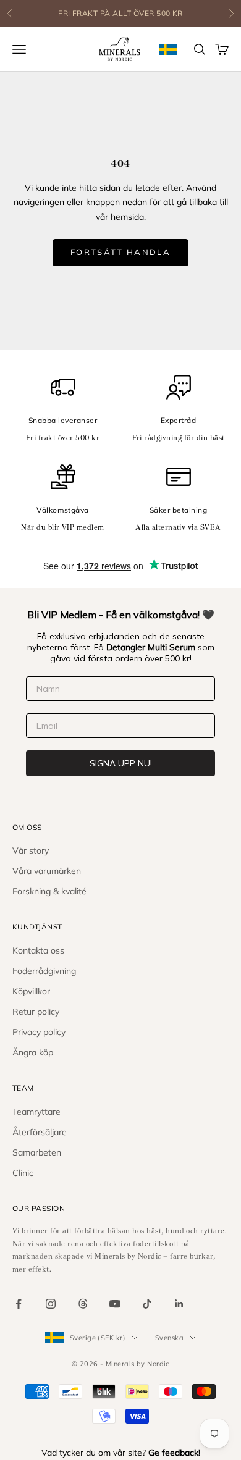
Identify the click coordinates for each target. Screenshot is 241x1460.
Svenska (169, 1337)
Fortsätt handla (120, 252)
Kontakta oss (38, 950)
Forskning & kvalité (49, 891)
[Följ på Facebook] (18, 1304)
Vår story (30, 850)
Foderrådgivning (44, 970)
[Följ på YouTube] (115, 1304)
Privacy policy (39, 1032)
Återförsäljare (39, 1132)
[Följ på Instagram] (50, 1304)
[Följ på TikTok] (147, 1304)
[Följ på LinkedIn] (179, 1304)
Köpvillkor (31, 991)
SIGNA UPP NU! (121, 763)
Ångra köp (32, 1052)
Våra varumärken (46, 870)
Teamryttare (36, 1111)
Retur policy (35, 1011)
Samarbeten (36, 1152)
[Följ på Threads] (83, 1304)
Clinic (22, 1172)
